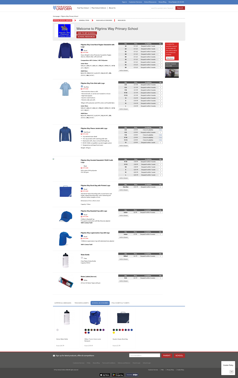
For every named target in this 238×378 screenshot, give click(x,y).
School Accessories (100, 303)
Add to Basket (123, 70)
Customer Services (135, 2)
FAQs (88, 363)
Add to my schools (86, 33)
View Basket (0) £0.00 (176, 2)
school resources (86, 37)
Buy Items (170, 58)
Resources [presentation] (122, 20)
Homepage (56, 16)
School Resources (150, 2)
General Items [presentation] (84, 20)
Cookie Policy (180, 370)
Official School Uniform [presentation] (62, 20)
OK (232, 372)
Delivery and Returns (124, 363)
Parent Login (136, 363)
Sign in (124, 2)
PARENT (167, 355)
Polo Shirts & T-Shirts (120, 303)
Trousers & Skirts (81, 303)
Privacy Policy (170, 370)
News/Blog (162, 2)
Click (160, 130)
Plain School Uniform (99, 8)
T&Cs (162, 370)
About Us (112, 8)
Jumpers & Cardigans (62, 303)
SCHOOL (179, 355)
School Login (147, 363)
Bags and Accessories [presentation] (104, 20)
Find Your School (83, 8)
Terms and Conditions (108, 363)
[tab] (64, 20)
